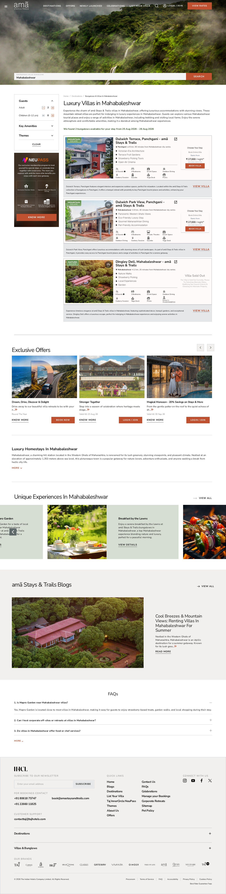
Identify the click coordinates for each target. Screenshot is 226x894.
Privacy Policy (189, 879)
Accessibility (172, 879)
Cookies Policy (205, 879)
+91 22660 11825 (25, 804)
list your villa (140, 6)
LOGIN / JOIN (130, 420)
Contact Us (148, 782)
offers (70, 6)
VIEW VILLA (201, 186)
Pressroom (130, 879)
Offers (111, 815)
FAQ (160, 879)
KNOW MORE (20, 419)
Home (110, 782)
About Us (113, 810)
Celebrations (149, 791)
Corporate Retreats (153, 801)
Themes (112, 806)
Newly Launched (91, 6)
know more (36, 217)
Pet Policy (148, 810)
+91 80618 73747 (25, 798)
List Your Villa (115, 796)
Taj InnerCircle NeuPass (121, 801)
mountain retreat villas (75, 114)
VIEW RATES (199, 5)
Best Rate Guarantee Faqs (201, 883)
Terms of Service (147, 879)
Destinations (52, 6)
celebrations (116, 6)
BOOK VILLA (195, 165)
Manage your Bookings (156, 796)
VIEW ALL (208, 586)
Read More (163, 651)
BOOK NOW (63, 420)
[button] (36, 102)
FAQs (145, 786)
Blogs (110, 786)
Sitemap (147, 806)
